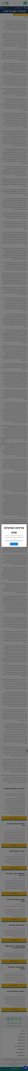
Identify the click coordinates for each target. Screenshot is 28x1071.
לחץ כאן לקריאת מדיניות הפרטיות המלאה (14, 540)
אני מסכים (14, 544)
